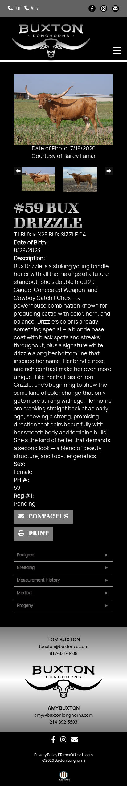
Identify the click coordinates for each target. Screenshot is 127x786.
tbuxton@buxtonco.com (63, 646)
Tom (17, 8)
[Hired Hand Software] (64, 777)
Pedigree (25, 555)
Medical (24, 593)
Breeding (26, 568)
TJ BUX (22, 235)
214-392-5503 (63, 722)
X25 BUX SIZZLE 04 (62, 235)
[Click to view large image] (63, 109)
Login (88, 755)
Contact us (48, 516)
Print (38, 533)
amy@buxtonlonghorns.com (63, 715)
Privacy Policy (45, 755)
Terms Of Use (70, 755)
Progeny (25, 605)
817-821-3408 (63, 653)
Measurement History (38, 580)
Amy (34, 8)
